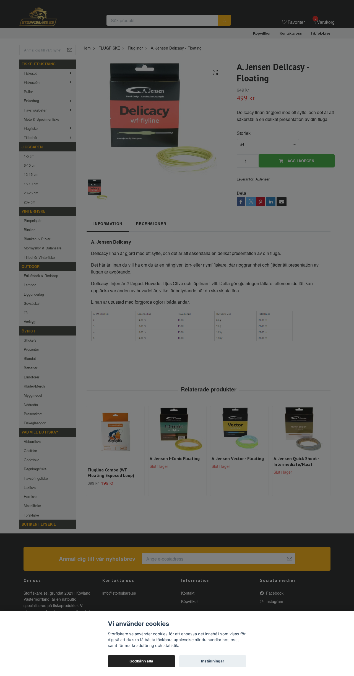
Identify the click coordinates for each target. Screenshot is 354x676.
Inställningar (212, 661)
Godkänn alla (141, 661)
